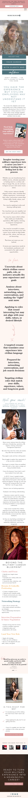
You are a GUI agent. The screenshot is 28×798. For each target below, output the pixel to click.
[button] (25, 10)
